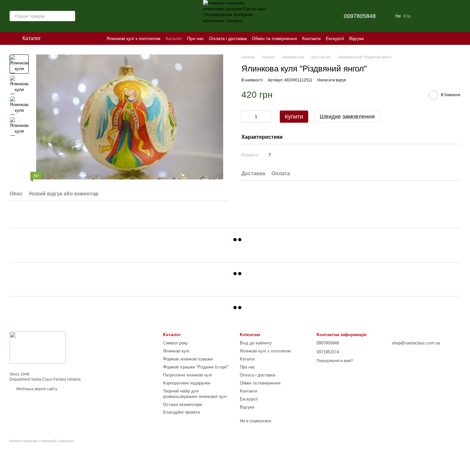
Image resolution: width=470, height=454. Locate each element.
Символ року (175, 343)
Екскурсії (335, 38)
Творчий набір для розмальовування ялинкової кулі (195, 394)
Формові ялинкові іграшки (188, 359)
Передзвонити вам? (335, 361)
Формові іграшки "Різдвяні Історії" (196, 367)
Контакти (311, 38)
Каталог (174, 38)
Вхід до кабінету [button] (256, 343)
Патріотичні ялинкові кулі (187, 375)
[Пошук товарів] (70, 16)
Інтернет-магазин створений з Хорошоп (42, 441)
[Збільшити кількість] (266, 116)
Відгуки (356, 38)
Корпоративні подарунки (186, 383)
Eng (407, 16)
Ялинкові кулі (176, 351)
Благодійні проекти (181, 412)
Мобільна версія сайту (36, 389)
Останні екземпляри (182, 404)
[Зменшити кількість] (246, 116)
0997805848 (360, 16)
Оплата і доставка (228, 38)
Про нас (195, 38)
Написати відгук (331, 80)
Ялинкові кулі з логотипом (133, 38)
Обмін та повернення (274, 38)
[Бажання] (422, 16)
